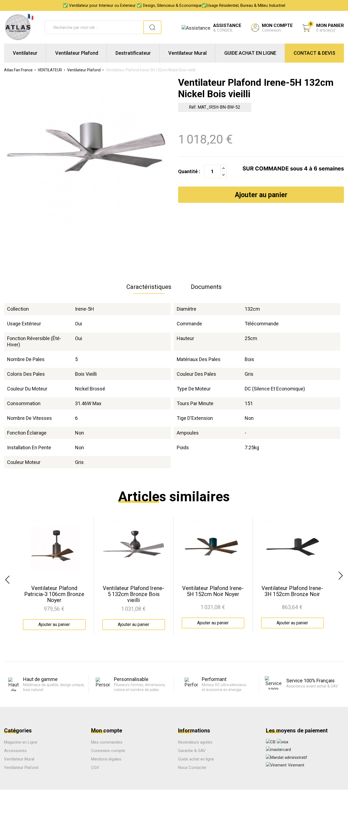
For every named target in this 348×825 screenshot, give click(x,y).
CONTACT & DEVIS (314, 53)
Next (341, 576)
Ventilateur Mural (187, 53)
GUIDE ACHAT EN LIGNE (250, 53)
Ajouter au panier (261, 195)
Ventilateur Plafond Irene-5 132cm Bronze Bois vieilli (133, 594)
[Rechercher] (152, 27)
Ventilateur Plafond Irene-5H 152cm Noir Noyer (213, 591)
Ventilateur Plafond (76, 53)
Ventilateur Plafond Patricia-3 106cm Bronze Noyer (54, 594)
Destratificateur (133, 53)
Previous (7, 580)
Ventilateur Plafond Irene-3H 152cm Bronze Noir (292, 591)
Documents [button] (206, 286)
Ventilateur (25, 53)
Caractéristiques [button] (148, 286)
